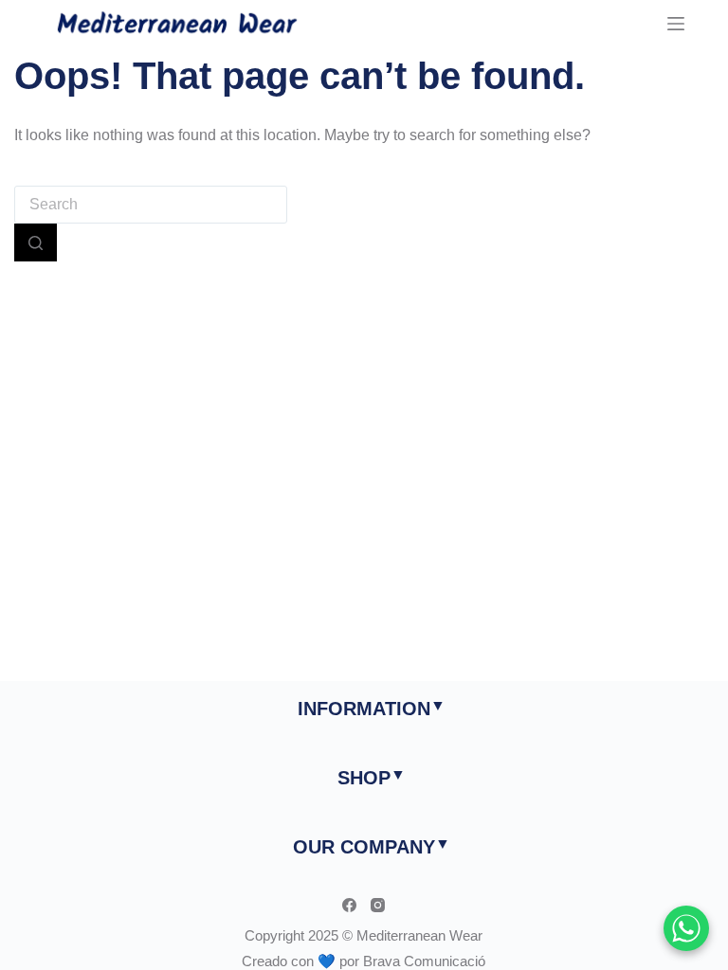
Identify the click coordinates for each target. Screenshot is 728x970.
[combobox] (150, 205)
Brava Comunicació (424, 961)
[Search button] (35, 242)
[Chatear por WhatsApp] (686, 928)
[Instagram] (378, 905)
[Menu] (675, 23)
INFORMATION (364, 708)
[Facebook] (349, 905)
